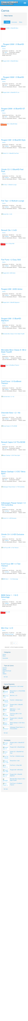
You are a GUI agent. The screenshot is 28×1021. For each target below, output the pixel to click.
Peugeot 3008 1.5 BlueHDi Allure (12, 78)
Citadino (4, 669)
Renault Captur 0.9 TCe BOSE (13, 442)
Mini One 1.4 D (7, 628)
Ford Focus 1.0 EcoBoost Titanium (11, 382)
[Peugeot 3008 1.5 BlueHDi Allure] (14, 67)
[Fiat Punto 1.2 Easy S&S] (14, 250)
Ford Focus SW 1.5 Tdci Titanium (10, 564)
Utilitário (7, 146)
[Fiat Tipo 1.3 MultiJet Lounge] (14, 191)
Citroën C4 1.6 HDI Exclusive (12, 534)
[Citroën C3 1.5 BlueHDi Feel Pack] (14, 160)
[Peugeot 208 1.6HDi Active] (14, 279)
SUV (6, 52)
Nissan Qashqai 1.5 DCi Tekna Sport (13, 472)
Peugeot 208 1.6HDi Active (11, 289)
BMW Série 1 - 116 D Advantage (9, 596)
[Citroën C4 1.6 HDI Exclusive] (14, 524)
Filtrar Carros (8, 16)
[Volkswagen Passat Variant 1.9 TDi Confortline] (14, 493)
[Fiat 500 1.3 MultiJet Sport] (6, 701)
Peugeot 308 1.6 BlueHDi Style (13, 140)
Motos (20, 22)
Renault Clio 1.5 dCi (9, 230)
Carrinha (7, 511)
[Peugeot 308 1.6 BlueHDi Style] (14, 130)
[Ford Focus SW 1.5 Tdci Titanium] (14, 554)
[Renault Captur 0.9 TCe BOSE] (14, 432)
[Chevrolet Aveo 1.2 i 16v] (14, 403)
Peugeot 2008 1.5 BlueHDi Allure (12, 45)
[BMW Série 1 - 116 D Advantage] (14, 585)
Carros (7, 22)
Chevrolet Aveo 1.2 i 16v (10, 412)
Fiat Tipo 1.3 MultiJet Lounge (12, 200)
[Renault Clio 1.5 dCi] (14, 220)
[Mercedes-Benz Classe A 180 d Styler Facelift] (14, 340)
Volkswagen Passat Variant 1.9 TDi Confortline (13, 504)
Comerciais (14, 22)
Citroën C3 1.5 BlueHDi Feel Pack (12, 170)
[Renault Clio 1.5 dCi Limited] (6, 688)
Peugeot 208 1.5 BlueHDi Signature (11, 319)
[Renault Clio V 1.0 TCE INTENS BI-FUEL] (6, 692)
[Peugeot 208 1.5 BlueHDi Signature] (14, 309)
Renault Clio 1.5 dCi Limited (16, 686)
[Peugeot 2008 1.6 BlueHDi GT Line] (14, 99)
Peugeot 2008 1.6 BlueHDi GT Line (13, 109)
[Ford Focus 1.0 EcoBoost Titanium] (14, 371)
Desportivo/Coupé (9, 634)
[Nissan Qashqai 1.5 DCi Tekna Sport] (14, 462)
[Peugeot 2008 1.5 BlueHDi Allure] (14, 34)
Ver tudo (6, 676)
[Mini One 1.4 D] (14, 618)
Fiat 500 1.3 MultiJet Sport (16, 700)
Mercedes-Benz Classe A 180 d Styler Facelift (13, 350)
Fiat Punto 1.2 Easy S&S (11, 259)
